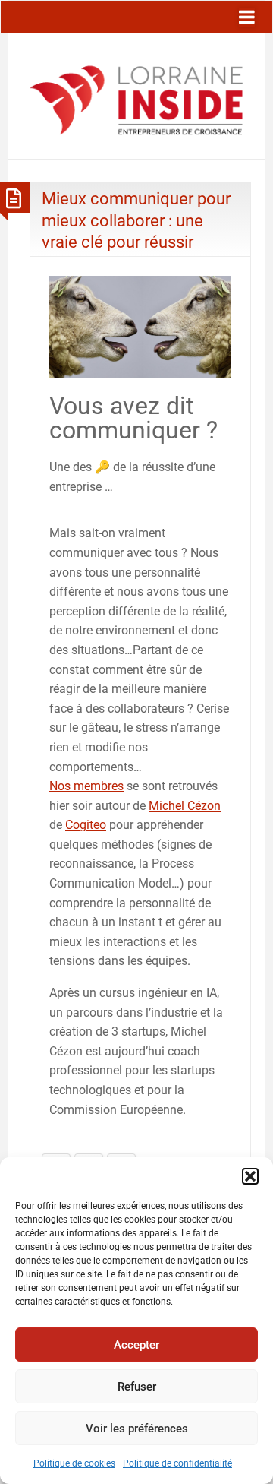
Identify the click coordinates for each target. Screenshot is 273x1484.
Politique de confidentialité (177, 1463)
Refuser (137, 1387)
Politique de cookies (74, 1463)
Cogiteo (85, 825)
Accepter (136, 1345)
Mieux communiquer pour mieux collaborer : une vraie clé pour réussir (136, 220)
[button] (250, 1176)
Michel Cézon (185, 806)
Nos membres (86, 786)
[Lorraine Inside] (136, 95)
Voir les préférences (137, 1428)
